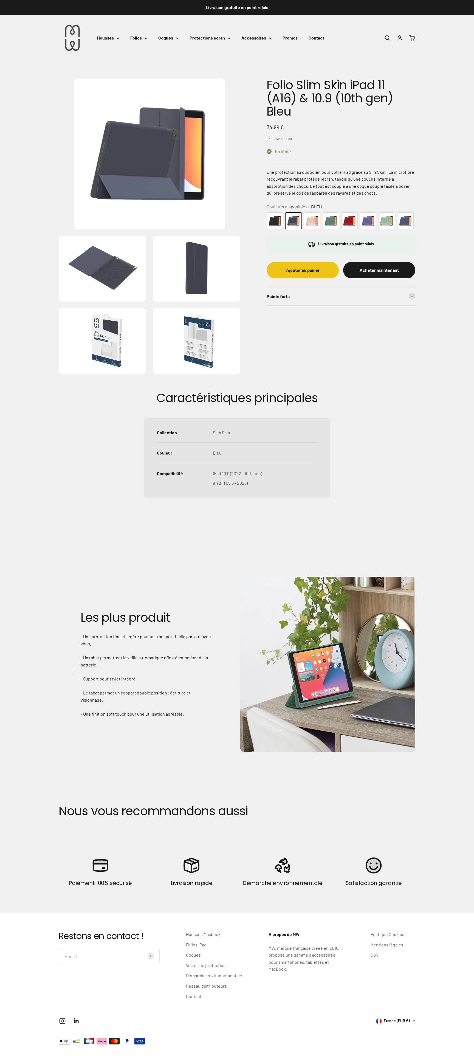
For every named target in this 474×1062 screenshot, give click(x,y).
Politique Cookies (387, 934)
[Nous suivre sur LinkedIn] (76, 1021)
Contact (316, 37)
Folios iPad (196, 944)
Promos (290, 37)
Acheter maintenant (379, 270)
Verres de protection (206, 965)
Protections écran (207, 37)
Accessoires (253, 37)
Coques (165, 37)
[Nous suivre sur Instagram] (62, 1021)
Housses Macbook (203, 934)
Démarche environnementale (214, 975)
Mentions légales (387, 944)
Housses (105, 37)
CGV (375, 954)
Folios (136, 37)
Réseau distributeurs (206, 985)
